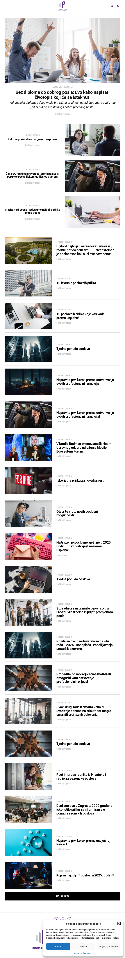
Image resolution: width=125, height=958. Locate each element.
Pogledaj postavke (108, 946)
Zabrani (83, 946)
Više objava (62, 896)
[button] (118, 923)
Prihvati (58, 946)
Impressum (78, 953)
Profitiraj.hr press (62, 113)
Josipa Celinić (61, 555)
